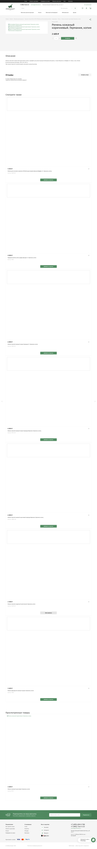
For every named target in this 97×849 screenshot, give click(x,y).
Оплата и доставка (34, 1)
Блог (65, 1)
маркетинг (86, 845)
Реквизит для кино (56, 1)
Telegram (46, 833)
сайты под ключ (79, 845)
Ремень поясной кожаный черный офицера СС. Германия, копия (23, 344)
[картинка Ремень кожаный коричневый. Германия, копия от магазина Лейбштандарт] (48, 750)
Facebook (46, 827)
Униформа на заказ (45, 1)
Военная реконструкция (27, 12)
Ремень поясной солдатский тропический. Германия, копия (21, 604)
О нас (25, 1)
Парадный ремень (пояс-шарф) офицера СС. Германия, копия (22, 257)
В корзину (67, 38)
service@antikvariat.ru (36, 4)
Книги (39, 12)
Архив (74, 12)
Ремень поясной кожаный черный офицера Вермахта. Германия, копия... (25, 430)
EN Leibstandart (87, 4)
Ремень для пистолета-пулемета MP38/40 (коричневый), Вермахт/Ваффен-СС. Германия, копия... (30, 171)
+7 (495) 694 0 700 (78, 824)
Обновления (65, 12)
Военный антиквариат (51, 12)
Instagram (46, 830)
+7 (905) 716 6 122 (78, 826)
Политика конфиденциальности (34, 845)
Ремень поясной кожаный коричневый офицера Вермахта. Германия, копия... (26, 517)
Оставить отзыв (84, 74)
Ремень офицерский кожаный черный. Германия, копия (21, 690)
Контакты (70, 1)
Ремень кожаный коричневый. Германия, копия (19, 789)
